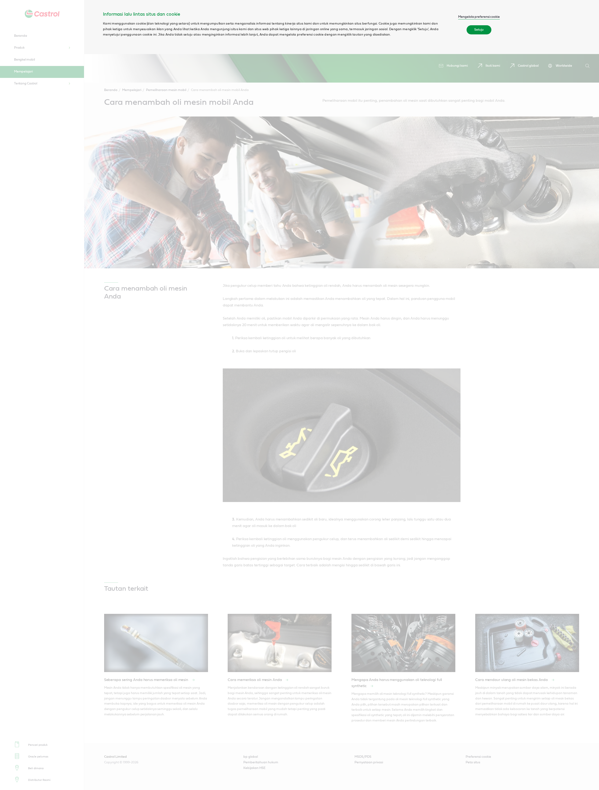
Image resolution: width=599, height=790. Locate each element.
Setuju (478, 29)
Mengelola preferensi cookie (479, 16)
